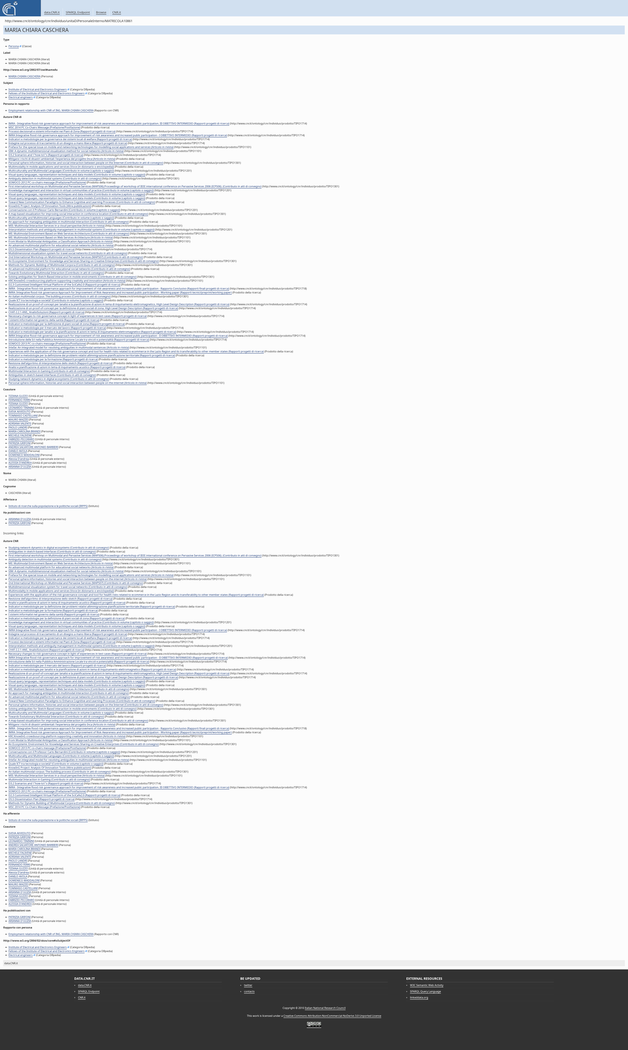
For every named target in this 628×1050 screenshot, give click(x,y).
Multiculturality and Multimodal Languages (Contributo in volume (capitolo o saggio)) (61, 170)
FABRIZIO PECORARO (22, 439)
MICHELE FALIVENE (20, 435)
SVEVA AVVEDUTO (20, 411)
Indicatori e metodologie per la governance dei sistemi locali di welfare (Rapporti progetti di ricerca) (70, 139)
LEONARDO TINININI (21, 408)
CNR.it (116, 12)
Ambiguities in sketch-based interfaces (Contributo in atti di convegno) (52, 375)
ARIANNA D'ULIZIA (20, 467)
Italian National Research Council (325, 1008)
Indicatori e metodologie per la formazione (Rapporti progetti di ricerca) (53, 359)
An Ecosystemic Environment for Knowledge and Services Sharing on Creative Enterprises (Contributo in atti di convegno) (84, 261)
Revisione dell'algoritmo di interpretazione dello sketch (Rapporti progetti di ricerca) (61, 363)
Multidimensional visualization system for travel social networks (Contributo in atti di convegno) (68, 253)
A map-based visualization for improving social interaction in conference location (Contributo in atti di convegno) (78, 214)
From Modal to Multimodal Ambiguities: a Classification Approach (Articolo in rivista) (61, 241)
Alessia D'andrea (19, 459)
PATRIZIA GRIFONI (20, 443)
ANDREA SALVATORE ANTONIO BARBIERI (33, 447)
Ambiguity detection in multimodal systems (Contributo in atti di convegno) (55, 178)
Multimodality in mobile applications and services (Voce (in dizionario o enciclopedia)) (61, 167)
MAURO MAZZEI (18, 419)
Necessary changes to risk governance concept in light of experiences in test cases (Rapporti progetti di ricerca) (78, 316)
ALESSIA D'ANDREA (20, 463)
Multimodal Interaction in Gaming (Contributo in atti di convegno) (49, 371)
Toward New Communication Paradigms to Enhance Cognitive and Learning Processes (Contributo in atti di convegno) (82, 202)
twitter (248, 985)
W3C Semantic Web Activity (426, 985)
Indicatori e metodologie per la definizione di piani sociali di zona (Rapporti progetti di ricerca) (67, 324)
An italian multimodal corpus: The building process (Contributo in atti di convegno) (60, 296)
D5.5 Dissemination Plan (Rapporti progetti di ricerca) (42, 249)
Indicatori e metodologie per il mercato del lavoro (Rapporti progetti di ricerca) (57, 328)
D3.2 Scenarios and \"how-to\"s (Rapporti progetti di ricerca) (46, 155)
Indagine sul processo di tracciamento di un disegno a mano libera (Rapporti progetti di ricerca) (68, 143)
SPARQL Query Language (425, 991)
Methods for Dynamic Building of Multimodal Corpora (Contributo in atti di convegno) (62, 265)
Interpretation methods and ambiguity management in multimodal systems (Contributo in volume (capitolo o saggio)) (82, 229)
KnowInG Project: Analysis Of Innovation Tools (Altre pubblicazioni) (50, 206)
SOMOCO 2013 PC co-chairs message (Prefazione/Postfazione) (47, 343)
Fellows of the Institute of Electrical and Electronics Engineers (47, 93)
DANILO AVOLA (18, 451)
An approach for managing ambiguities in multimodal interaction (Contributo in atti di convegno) (69, 222)
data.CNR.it (52, 12)
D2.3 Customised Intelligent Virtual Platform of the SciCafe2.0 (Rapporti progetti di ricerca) (64, 284)
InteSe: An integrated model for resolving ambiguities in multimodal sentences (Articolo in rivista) (69, 347)
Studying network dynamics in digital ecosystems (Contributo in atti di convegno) (59, 379)
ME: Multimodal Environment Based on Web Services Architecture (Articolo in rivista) (61, 237)
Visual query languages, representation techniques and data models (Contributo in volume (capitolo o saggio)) (77, 174)
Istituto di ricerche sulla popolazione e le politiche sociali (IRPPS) (48, 506)
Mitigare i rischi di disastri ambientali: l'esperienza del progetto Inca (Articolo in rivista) (62, 159)
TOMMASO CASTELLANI (23, 415)
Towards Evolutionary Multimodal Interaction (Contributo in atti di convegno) (56, 273)
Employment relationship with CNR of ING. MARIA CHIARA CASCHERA (51, 110)
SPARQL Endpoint (78, 12)
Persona (14, 46)
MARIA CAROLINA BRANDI (24, 431)
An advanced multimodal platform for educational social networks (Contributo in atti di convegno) (69, 269)
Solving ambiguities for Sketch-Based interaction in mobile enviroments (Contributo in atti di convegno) (73, 277)
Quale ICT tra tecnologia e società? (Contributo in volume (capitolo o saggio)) (56, 300)
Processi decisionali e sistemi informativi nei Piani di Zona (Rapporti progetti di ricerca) (62, 131)
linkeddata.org (419, 997)
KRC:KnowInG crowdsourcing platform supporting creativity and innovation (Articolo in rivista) (67, 280)
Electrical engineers (21, 97)
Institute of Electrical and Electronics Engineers (38, 89)
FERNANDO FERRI (19, 400)
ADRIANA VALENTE (20, 423)
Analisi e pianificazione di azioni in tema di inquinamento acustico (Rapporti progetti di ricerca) (67, 367)
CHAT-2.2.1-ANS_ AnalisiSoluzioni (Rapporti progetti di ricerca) (46, 312)
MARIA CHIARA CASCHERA (24, 76)
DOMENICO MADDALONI (24, 455)
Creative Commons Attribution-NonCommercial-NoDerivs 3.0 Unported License (332, 1016)
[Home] (20, 8)
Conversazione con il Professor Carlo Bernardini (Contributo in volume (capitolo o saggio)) (64, 210)
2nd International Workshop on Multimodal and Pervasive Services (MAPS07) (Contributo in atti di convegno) (76, 257)
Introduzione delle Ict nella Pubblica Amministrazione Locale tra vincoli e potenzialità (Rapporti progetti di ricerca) (79, 339)
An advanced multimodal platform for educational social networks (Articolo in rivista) (61, 245)
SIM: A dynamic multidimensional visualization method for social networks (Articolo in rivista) (66, 151)
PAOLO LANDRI (18, 427)
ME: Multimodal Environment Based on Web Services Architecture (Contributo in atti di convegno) (69, 233)
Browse (101, 12)
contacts (249, 991)
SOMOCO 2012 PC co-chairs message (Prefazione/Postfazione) (47, 182)
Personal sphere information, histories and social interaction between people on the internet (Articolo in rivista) (78, 383)
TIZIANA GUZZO (18, 396)
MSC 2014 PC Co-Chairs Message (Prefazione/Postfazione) (44, 127)
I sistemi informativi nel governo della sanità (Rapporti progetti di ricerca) (54, 320)
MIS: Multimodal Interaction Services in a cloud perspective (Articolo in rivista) (57, 225)
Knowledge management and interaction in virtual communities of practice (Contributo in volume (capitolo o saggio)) (81, 190)
